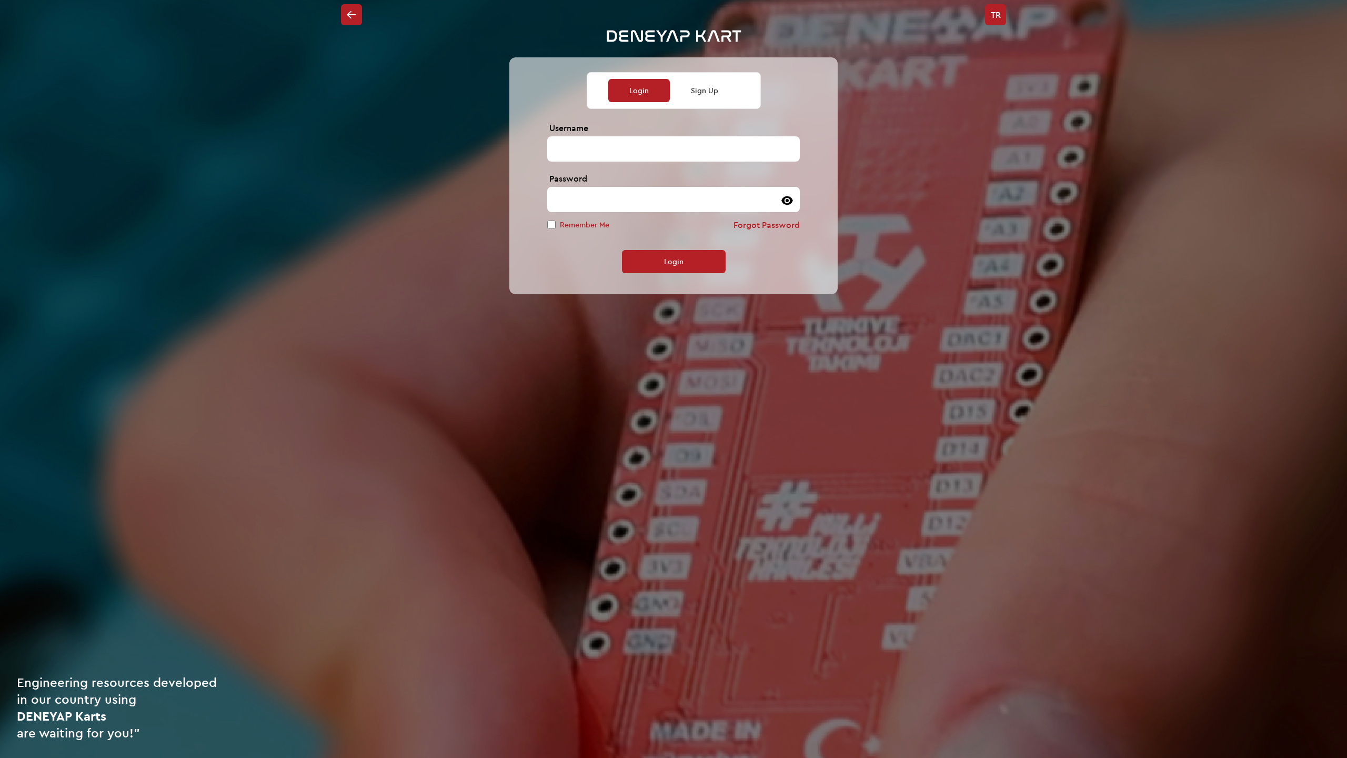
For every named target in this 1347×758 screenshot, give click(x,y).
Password (568, 178)
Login (673, 261)
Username (568, 128)
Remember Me (584, 225)
